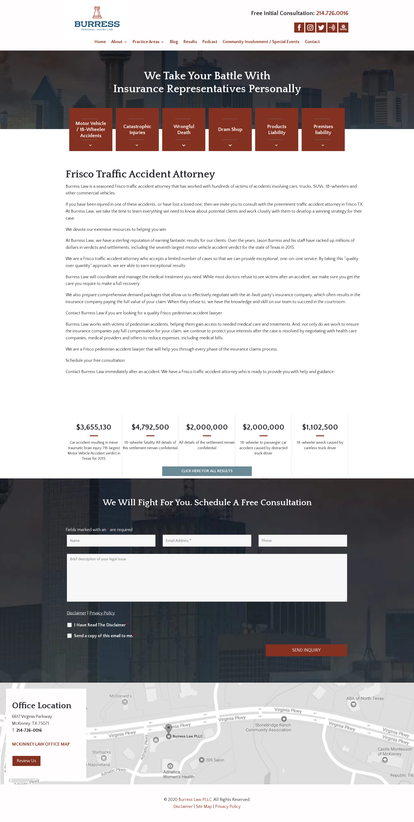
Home (100, 42)
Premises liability (323, 129)
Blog (174, 42)
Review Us (26, 761)
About (116, 42)
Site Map (204, 806)
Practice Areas (146, 42)
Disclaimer (76, 613)
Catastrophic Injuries (137, 129)
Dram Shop (230, 129)
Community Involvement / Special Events (261, 42)
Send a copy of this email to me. (105, 636)
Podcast (209, 42)
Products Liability (276, 129)
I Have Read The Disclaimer (101, 625)
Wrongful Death (183, 129)
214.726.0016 (332, 13)
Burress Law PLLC (195, 799)
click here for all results (207, 471)
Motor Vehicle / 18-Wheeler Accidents (90, 129)
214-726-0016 (29, 730)
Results (190, 42)
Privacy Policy (102, 613)
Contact (312, 42)
